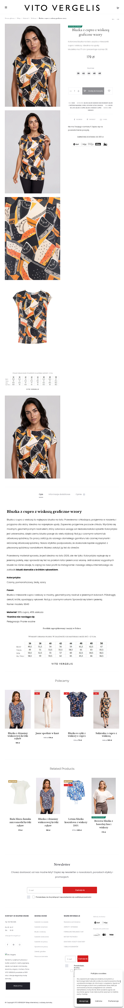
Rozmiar (90, 68)
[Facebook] (7, 944)
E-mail (105, 119)
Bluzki (86, 103)
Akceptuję (83, 1001)
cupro (99, 108)
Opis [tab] (41, 494)
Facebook (79, 119)
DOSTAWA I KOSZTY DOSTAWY (74, 942)
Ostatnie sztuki (92, 105)
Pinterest (92, 119)
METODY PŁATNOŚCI (71, 937)
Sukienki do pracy (41, 942)
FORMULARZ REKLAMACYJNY (74, 932)
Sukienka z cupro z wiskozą (106, 734)
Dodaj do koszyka (95, 91)
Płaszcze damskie (41, 956)
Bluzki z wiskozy (91, 108)
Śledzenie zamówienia (72, 922)
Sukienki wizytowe (41, 927)
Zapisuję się (80, 890)
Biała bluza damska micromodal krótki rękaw (20, 822)
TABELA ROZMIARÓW (71, 947)
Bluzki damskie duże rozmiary (98, 103)
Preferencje (113, 1001)
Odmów (98, 1001)
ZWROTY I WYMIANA (71, 927)
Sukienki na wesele (41, 922)
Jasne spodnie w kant (47, 733)
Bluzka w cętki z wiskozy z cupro (77, 734)
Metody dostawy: (99, 917)
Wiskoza (33, 18)
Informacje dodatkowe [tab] (59, 494)
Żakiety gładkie (40, 951)
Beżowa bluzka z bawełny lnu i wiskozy (103, 824)
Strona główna (10, 18)
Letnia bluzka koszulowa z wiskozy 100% (76, 822)
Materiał (25, 18)
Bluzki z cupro (80, 108)
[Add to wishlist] (109, 91)
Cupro (84, 105)
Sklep (18, 18)
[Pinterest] (13, 944)
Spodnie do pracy (41, 947)
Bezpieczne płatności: (101, 929)
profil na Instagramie (62, 564)
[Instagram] (19, 944)
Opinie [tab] (80, 494)
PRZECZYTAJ (18, 986)
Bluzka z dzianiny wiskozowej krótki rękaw (18, 736)
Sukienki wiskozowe (42, 937)
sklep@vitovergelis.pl (12, 936)
